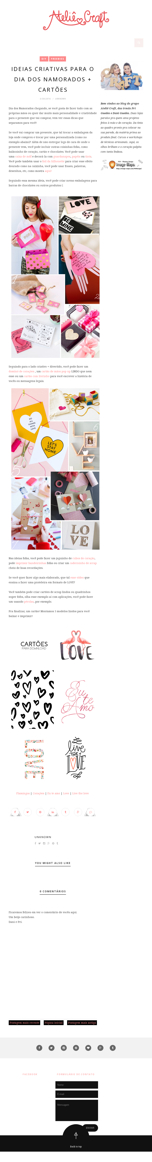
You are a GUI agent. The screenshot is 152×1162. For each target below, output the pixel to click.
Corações (38, 793)
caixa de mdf (23, 156)
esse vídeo (77, 577)
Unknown (43, 837)
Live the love (80, 793)
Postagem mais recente (24, 1022)
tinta (88, 156)
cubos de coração (83, 558)
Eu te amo (53, 793)
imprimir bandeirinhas (30, 563)
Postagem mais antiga (82, 1022)
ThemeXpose (76, 1156)
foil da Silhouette (53, 161)
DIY (44, 58)
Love (66, 793)
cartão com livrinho (37, 376)
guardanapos (61, 156)
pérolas (28, 601)
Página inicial (54, 1022)
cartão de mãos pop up (56, 371)
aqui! (48, 171)
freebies (57, 58)
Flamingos (23, 793)
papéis (76, 156)
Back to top (76, 1146)
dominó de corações (22, 371)
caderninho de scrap (83, 563)
